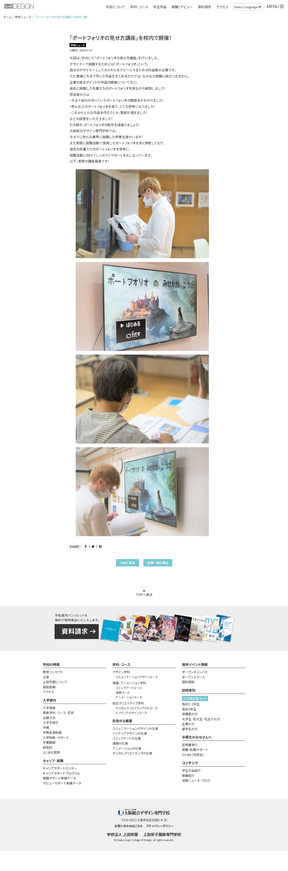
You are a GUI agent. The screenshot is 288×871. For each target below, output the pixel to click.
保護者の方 (190, 714)
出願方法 (49, 717)
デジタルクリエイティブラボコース (137, 708)
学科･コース (121, 664)
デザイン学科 (121, 672)
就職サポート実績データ (59, 778)
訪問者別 (188, 690)
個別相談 (188, 682)
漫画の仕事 (120, 743)
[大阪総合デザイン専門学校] (19, 6)
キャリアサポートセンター (60, 768)
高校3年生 (189, 709)
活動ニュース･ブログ (196, 780)
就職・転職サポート (195, 749)
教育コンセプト (53, 672)
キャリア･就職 (53, 760)
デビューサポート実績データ (62, 783)
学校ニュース (23, 17)
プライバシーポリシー (160, 826)
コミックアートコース (129, 688)
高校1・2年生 (191, 704)
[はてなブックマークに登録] (100, 546)
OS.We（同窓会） (193, 754)
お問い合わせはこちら (128, 826)
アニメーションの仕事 (126, 748)
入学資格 (49, 708)
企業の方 (188, 724)
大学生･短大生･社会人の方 (201, 719)
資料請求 (204, 6)
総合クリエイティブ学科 (128, 703)
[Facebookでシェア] (85, 546)
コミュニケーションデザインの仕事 (135, 728)
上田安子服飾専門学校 (162, 834)
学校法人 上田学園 (122, 834)
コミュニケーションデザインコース (137, 677)
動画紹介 (188, 775)
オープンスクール (193, 677)
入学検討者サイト (195, 698)
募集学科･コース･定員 (58, 712)
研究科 (47, 747)
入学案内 (49, 700)
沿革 (46, 677)
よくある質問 (51, 752)
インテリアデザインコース (131, 713)
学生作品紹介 (191, 770)
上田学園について (55, 682)
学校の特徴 (51, 664)
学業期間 (49, 742)
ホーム (7, 17)
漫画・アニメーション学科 (129, 683)
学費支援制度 (52, 732)
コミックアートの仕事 (126, 738)
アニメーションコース (129, 697)
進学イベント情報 (195, 664)
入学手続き (50, 722)
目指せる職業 (122, 720)
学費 (46, 727)
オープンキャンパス (194, 672)
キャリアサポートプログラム (61, 773)
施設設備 (49, 687)
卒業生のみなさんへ (197, 737)
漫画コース (123, 692)
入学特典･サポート (56, 737)
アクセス (222, 6)
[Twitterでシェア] (93, 546)
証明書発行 (190, 744)
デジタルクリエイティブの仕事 (132, 753)
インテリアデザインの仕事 (129, 733)
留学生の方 (190, 729)
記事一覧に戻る (158, 563)
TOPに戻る (127, 563)
